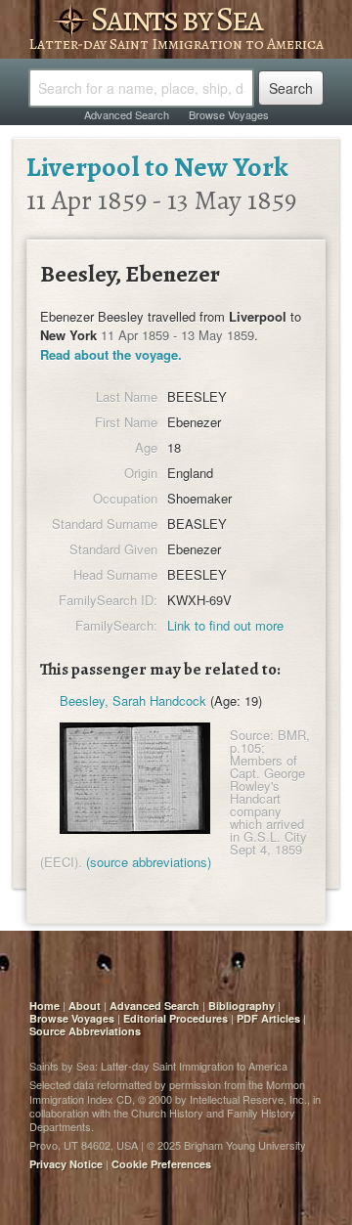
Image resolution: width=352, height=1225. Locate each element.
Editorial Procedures (175, 1018)
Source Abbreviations (85, 1031)
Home (44, 1005)
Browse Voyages (229, 114)
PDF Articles (268, 1018)
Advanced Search (126, 114)
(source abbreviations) (148, 862)
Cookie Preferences (161, 1164)
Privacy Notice (66, 1164)
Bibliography (241, 1005)
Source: (252, 734)
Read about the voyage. (111, 354)
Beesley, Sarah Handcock (133, 700)
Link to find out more (225, 625)
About (84, 1005)
